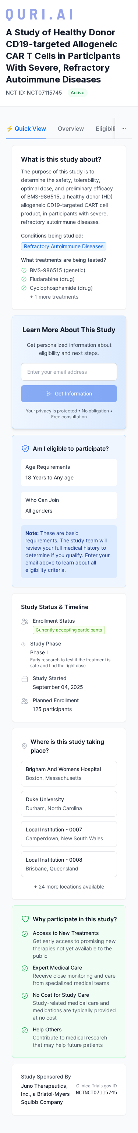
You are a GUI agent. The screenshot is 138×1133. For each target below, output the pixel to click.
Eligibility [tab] (108, 128)
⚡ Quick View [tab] (26, 128)
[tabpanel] (69, 630)
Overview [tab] (71, 128)
